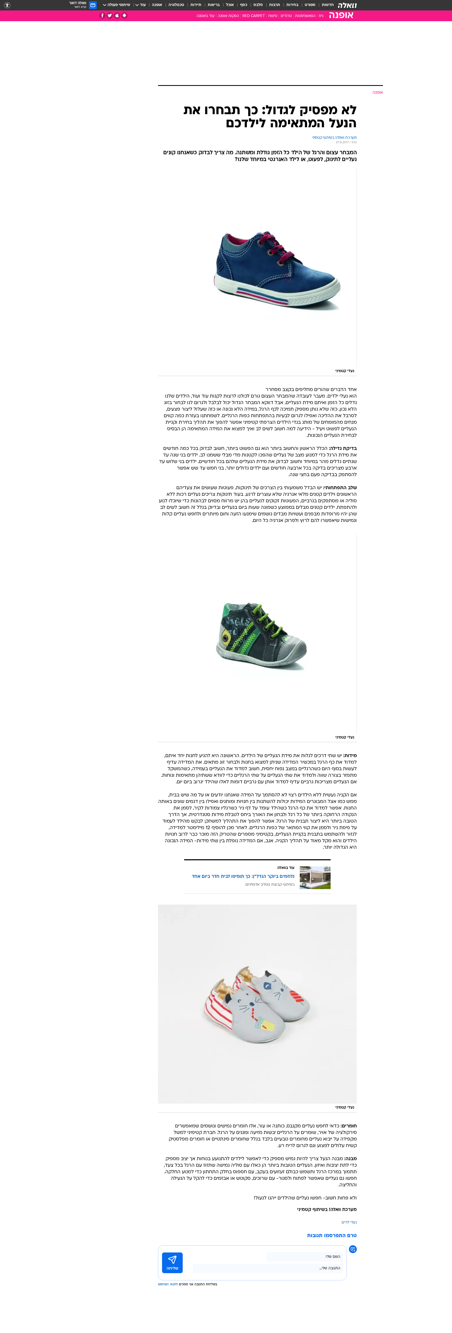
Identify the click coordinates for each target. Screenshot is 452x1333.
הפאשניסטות (305, 16)
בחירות (292, 5)
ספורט (310, 5)
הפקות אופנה (228, 16)
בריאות (214, 5)
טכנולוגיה (176, 5)
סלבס (258, 5)
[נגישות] (7, 5)
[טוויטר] (109, 15)
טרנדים (286, 16)
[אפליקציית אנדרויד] (124, 15)
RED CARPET (253, 16)
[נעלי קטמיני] (257, 272)
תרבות (274, 5)
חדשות (328, 5)
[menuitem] (324, 5)
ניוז (321, 16)
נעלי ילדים (349, 1222)
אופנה (157, 5)
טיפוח (272, 16)
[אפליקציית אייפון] (117, 15)
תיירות (195, 5)
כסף (243, 5)
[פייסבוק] (102, 15)
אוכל (230, 5)
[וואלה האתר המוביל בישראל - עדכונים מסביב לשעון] (347, 5)
